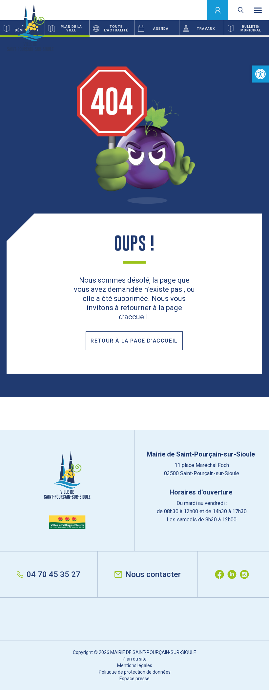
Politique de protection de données (135, 672)
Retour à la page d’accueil (134, 341)
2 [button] (134, 36)
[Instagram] (246, 574)
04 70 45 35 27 (53, 574)
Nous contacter (153, 574)
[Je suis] (217, 10)
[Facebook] (221, 574)
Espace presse (134, 678)
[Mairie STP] (67, 490)
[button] (260, 74)
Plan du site (135, 659)
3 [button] (224, 36)
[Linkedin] (233, 574)
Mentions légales (134, 665)
